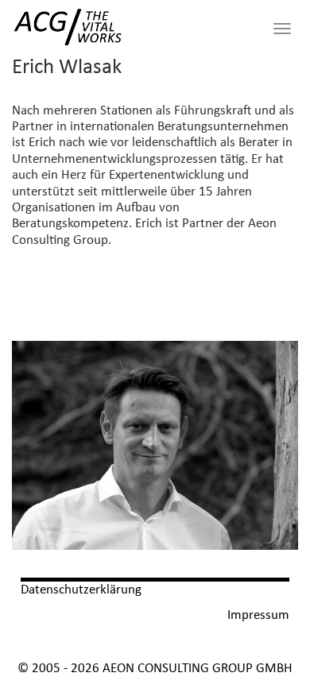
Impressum (258, 615)
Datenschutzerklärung (81, 590)
